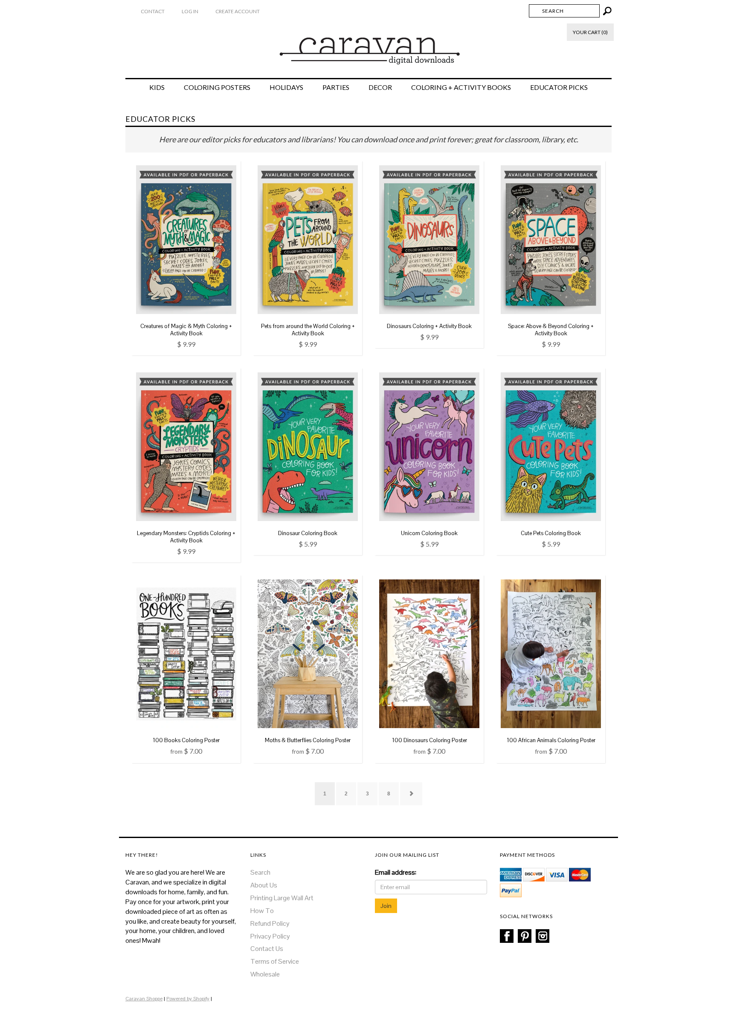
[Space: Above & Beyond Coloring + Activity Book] (551, 238)
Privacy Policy (270, 936)
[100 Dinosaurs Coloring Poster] (429, 653)
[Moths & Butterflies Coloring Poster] (308, 653)
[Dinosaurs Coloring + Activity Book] (429, 238)
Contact (153, 11)
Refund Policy (270, 923)
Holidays (286, 87)
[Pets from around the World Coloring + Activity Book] (308, 238)
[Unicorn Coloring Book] (429, 446)
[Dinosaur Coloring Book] (308, 446)
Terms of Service (274, 961)
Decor (380, 87)
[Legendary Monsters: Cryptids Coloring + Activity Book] (186, 446)
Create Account (237, 11)
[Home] (368, 46)
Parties (335, 87)
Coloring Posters (217, 87)
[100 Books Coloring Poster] (186, 653)
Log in (190, 11)
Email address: (395, 872)
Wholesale (265, 974)
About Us (263, 885)
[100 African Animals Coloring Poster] (551, 653)
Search (260, 872)
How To (262, 910)
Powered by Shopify (187, 998)
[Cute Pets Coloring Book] (551, 446)
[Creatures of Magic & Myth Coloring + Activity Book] (186, 238)
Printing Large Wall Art (281, 897)
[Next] (411, 793)
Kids (157, 87)
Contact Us (266, 948)
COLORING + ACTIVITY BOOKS (461, 87)
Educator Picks (559, 87)
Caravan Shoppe (143, 998)
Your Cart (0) (590, 32)
